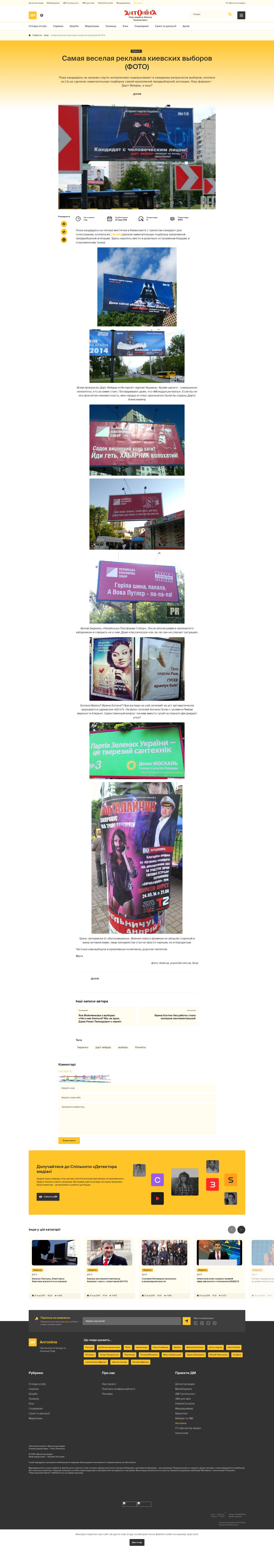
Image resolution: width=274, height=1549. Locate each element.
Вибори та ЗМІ (184, 1418)
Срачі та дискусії (165, 26)
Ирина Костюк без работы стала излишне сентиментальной (175, 1017)
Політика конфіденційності (118, 1389)
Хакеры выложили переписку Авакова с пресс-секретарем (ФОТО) (107, 1280)
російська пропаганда (109, 1347)
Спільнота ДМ (50, 1196)
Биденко (82, 1047)
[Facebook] (64, 224)
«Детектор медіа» (44, 1454)
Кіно (125, 26)
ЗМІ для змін (88, 3)
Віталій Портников (218, 1354)
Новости (37, 35)
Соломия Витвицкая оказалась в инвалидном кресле (159, 1280)
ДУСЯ (137, 94)
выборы (123, 1047)
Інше (46, 35)
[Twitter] (64, 232)
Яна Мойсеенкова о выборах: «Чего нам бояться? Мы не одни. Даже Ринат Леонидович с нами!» (99, 1018)
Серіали (58, 26)
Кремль (177, 1347)
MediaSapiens (53, 3)
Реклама (107, 1394)
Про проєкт (109, 1384)
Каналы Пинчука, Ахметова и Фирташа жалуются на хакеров (49, 1280)
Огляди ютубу (38, 26)
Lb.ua (116, 234)
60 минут (89, 1354)
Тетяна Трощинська (109, 1354)
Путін (127, 1347)
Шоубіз (74, 26)
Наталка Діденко (141, 1362)
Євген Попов (234, 1347)
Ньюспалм (181, 1433)
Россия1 (89, 1347)
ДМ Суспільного (71, 3)
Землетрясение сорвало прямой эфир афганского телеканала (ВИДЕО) (218, 1280)
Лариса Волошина (195, 1354)
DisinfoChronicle (105, 3)
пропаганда (141, 1347)
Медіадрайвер (123, 3)
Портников (129, 1354)
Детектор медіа (36, 3)
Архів (186, 26)
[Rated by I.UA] (130, 1503)
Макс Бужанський (172, 1354)
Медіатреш (92, 26)
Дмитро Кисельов (194, 1347)
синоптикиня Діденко (95, 1362)
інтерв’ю (237, 1354)
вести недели (215, 1347)
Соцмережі (141, 26)
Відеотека (181, 1413)
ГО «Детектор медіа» (235, 3)
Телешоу (110, 26)
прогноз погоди (119, 1362)
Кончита (140, 1047)
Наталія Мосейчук (149, 1354)
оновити (65, 1071)
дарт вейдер (103, 1047)
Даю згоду (137, 1542)
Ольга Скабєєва (160, 1347)
